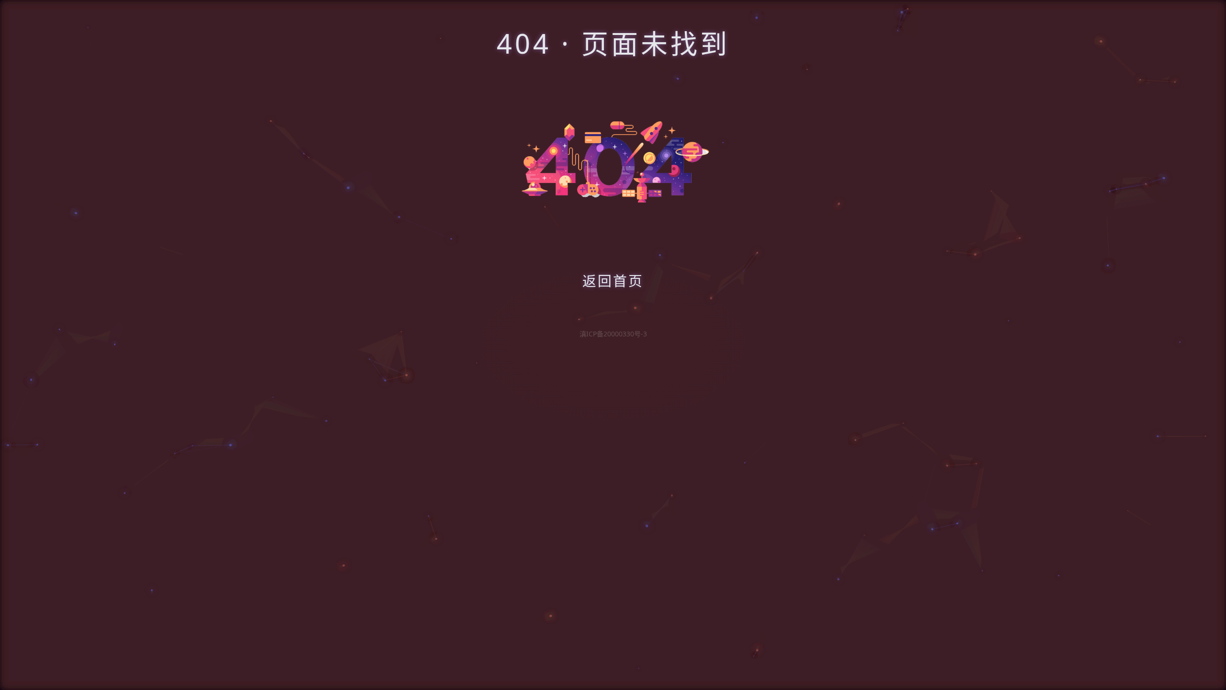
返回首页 (613, 280)
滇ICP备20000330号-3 (613, 333)
